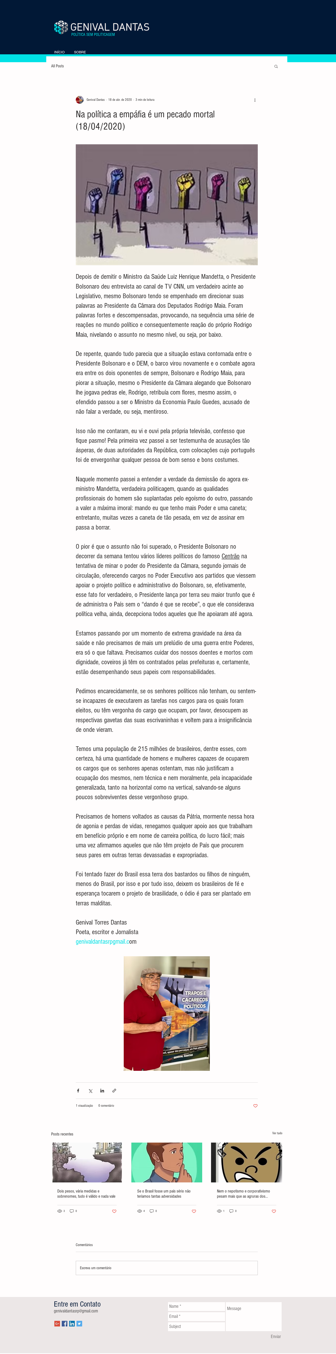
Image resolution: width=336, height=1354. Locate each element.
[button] (276, 66)
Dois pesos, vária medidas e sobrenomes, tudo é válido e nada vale (86, 1194)
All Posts (57, 66)
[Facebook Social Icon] (64, 1323)
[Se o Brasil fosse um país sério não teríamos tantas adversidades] (166, 1162)
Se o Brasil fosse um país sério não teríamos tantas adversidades (164, 1194)
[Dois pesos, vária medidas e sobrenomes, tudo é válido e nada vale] (86, 1162)
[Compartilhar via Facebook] (78, 1090)
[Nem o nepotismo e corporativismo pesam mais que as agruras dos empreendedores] (246, 1162)
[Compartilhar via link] (114, 1090)
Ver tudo (277, 1133)
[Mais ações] (255, 100)
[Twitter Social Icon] (79, 1323)
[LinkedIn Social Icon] (72, 1323)
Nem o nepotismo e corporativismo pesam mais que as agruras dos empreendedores (243, 1194)
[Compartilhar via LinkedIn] (102, 1090)
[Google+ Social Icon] (57, 1323)
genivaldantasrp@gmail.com (76, 1311)
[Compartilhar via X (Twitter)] (90, 1090)
